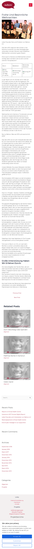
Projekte (4, 487)
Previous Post (17, 293)
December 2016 (7, 455)
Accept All (17, 536)
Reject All (17, 545)
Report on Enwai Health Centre (11, 411)
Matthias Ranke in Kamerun (14, 356)
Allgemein (6, 331)
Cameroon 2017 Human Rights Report (13, 414)
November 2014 (7, 463)
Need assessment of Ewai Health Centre (14, 420)
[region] (17, 535)
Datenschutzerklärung (17, 500)
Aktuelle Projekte (17, 512)
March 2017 (5, 452)
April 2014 (5, 465)
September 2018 (7, 446)
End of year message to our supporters (14, 422)
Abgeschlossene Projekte (17, 514)
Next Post (17, 297)
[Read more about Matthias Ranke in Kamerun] (17, 345)
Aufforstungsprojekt (17, 510)
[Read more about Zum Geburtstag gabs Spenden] (17, 319)
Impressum (17, 502)
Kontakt (17, 504)
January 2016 (6, 457)
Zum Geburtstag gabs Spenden (16, 330)
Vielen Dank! (8, 382)
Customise (17, 541)
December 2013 (7, 471)
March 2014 (5, 468)
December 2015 (7, 460)
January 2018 (6, 449)
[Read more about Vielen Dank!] (17, 371)
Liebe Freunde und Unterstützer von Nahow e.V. (16, 417)
